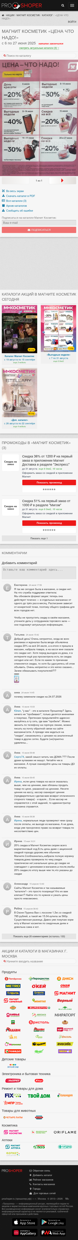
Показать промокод (49, 482)
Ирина (18, 781)
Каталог (47, 15)
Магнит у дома (65, 993)
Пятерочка (13, 978)
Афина (39, 1036)
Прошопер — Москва (22, 5)
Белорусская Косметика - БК (39, 1132)
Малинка (13, 1044)
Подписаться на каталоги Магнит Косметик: (29, 217)
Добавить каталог (42, 1175)
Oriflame (65, 1132)
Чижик (39, 1044)
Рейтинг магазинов (42, 1179)
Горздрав (65, 1146)
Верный (65, 1000)
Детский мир (13, 1066)
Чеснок (65, 1051)
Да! (13, 1022)
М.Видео (39, 1080)
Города (36, 1188)
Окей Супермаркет (65, 986)
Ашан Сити (39, 1029)
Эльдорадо (13, 1080)
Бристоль (39, 1022)
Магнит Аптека (13, 1146)
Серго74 (19, 756)
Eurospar (39, 1007)
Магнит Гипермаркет (13, 1000)
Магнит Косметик (28, 15)
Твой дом (39, 1095)
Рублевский (65, 1022)
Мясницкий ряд (65, 1029)
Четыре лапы (13, 1117)
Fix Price (13, 1095)
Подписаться (41, 230)
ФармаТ (13, 1154)
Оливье (13, 1015)
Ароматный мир (13, 1036)
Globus (13, 1007)
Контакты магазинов (43, 1184)
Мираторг (65, 1015)
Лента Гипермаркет (13, 993)
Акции (10, 15)
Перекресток (39, 978)
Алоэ (39, 1146)
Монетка (39, 1000)
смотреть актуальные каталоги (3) (38, 47)
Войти (72, 21)
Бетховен (39, 1117)
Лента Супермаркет (39, 993)
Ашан (13, 1029)
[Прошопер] (3, 15)
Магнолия (65, 1007)
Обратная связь (41, 1170)
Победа (13, 1051)
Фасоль (65, 1036)
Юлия (17, 710)
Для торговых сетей (44, 1193)
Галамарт (65, 1095)
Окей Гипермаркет (39, 986)
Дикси (65, 978)
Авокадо (65, 1044)
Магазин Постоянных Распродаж (13, 1102)
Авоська (39, 1015)
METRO (13, 986)
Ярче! (39, 1051)
